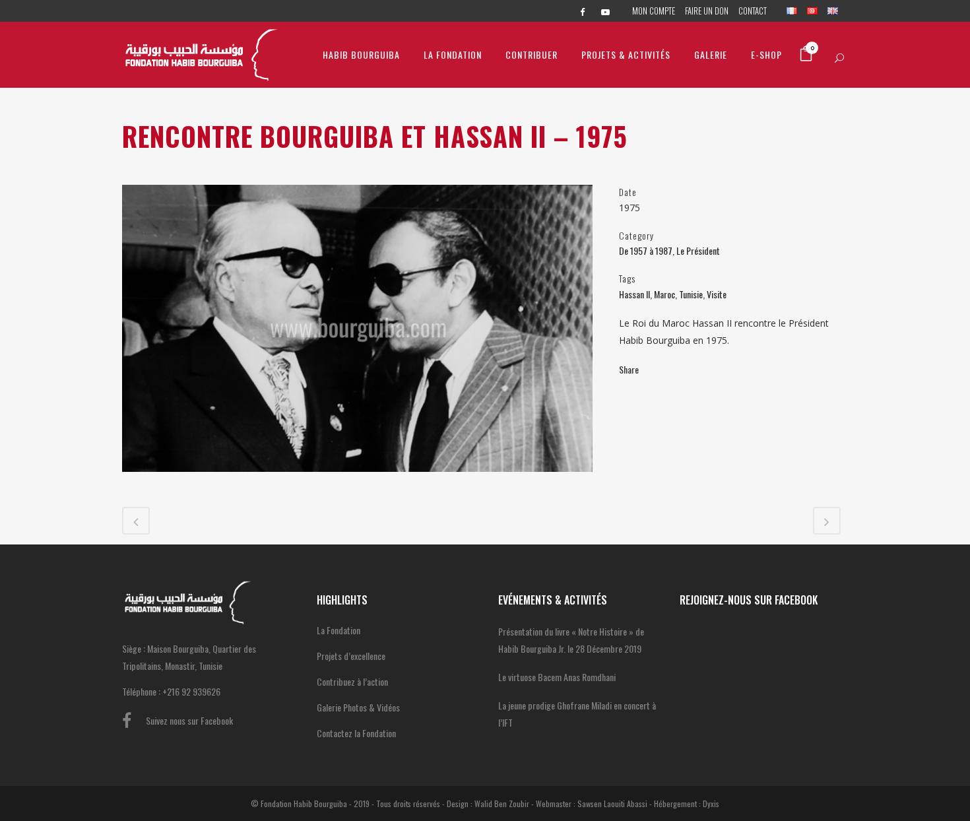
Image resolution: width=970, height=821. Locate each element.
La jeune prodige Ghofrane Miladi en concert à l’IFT (577, 713)
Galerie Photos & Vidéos (358, 707)
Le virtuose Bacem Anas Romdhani (557, 677)
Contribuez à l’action (352, 681)
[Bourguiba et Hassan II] (357, 479)
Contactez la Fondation (356, 733)
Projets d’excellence (351, 656)
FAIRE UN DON (706, 10)
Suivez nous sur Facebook (189, 720)
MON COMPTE (653, 10)
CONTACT (752, 10)
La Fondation (338, 630)
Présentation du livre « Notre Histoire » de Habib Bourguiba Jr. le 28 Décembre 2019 (571, 639)
